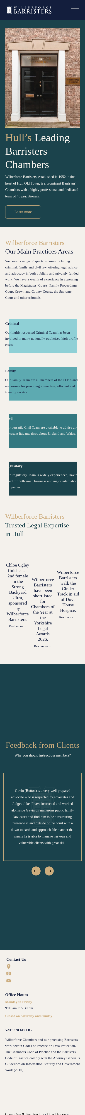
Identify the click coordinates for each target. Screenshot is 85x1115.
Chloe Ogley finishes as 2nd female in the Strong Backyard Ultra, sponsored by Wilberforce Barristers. (17, 592)
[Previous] (36, 871)
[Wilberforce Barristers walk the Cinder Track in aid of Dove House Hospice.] (68, 557)
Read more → (18, 626)
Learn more (23, 212)
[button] (72, 543)
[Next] (49, 871)
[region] (42, 824)
